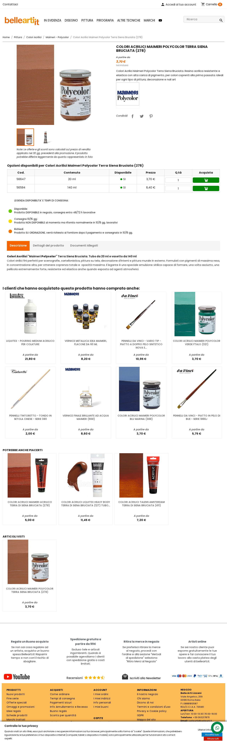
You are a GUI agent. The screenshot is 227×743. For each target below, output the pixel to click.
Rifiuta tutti (213, 738)
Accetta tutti (212, 734)
